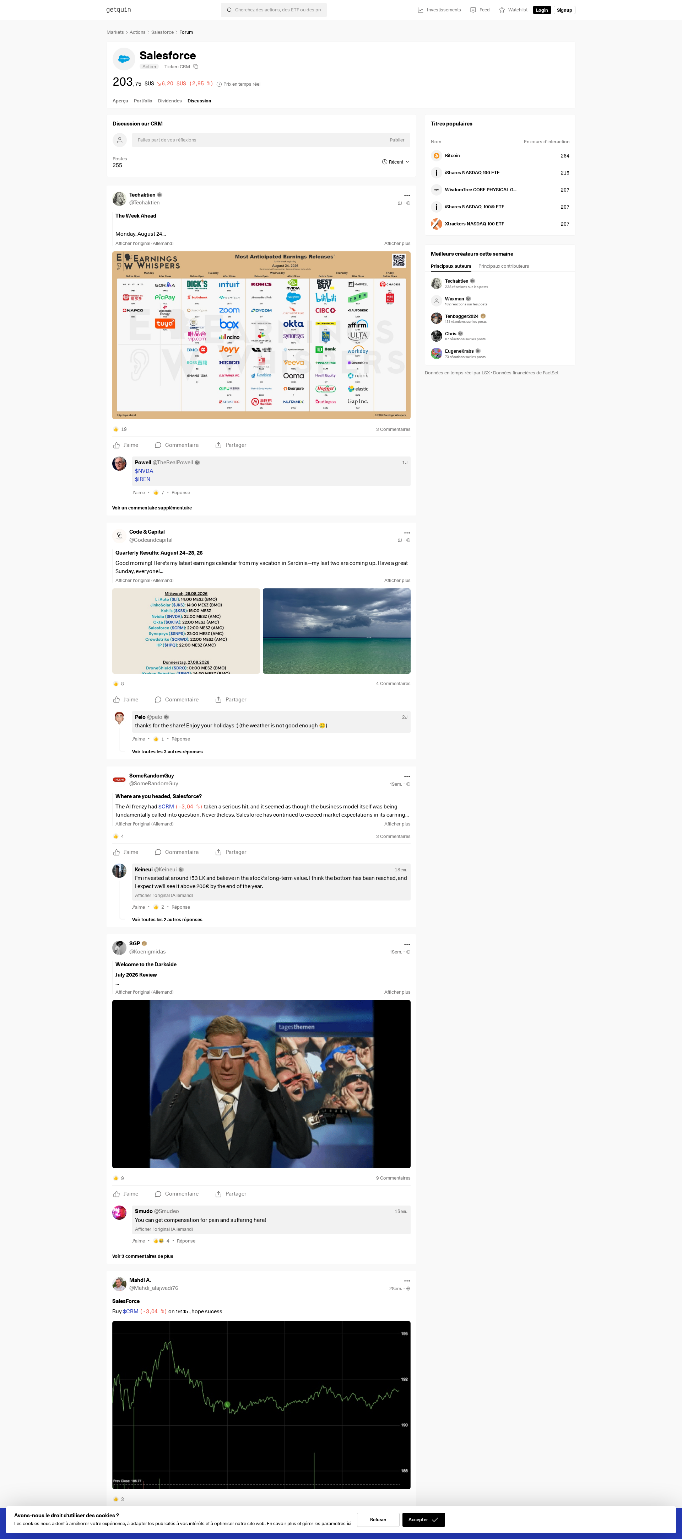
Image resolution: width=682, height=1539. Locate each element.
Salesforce (162, 32)
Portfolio (143, 100)
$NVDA (144, 471)
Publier (397, 140)
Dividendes (170, 100)
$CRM (180, 806)
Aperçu (120, 100)
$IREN (142, 479)
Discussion (199, 100)
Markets (115, 32)
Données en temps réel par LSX (457, 372)
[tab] (451, 267)
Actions (138, 32)
